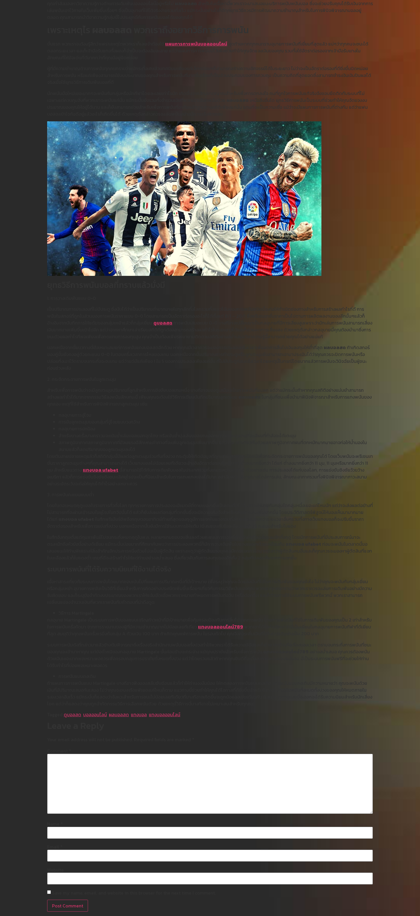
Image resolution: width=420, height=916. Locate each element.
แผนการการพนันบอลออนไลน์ (196, 43)
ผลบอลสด (119, 714)
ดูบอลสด (162, 322)
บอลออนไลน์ (95, 714)
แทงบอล (139, 714)
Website (55, 870)
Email (55, 846)
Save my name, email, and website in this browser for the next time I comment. (134, 893)
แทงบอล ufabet (100, 469)
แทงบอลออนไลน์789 (220, 626)
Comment (59, 751)
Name (55, 824)
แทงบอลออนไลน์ (164, 714)
